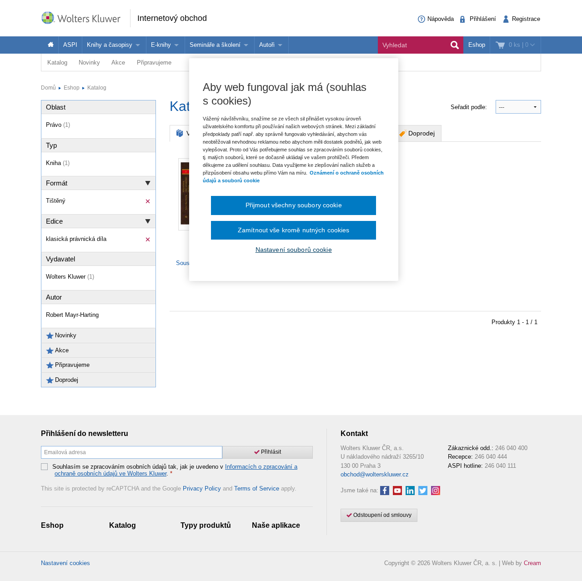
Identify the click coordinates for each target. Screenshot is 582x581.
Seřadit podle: (470, 107)
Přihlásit (270, 452)
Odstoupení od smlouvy (381, 515)
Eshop (476, 44)
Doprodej (421, 133)
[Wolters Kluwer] (85, 17)
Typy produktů (206, 525)
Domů (48, 88)
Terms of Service (256, 488)
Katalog (57, 62)
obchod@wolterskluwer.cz (375, 474)
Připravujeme (154, 62)
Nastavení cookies (65, 563)
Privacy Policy (202, 488)
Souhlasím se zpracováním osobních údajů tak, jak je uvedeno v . (174, 470)
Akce (118, 62)
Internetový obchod (172, 18)
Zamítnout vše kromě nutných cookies (294, 230)
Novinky (89, 62)
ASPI (70, 44)
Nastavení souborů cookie (294, 249)
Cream (532, 563)
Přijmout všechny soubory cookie (294, 205)
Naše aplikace (276, 525)
